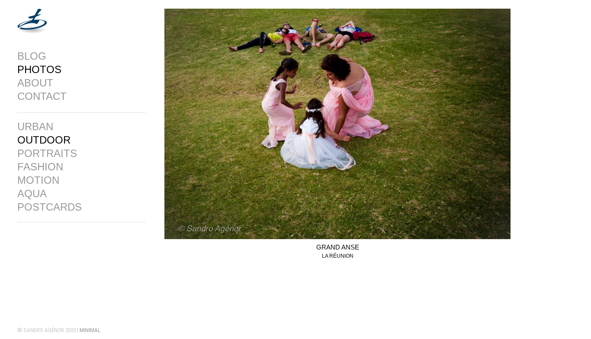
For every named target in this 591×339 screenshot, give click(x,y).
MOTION (38, 180)
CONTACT (42, 96)
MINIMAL (90, 330)
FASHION (40, 167)
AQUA (32, 194)
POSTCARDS (49, 207)
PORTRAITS (47, 153)
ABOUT (35, 83)
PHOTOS (39, 69)
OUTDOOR (44, 140)
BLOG (31, 56)
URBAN (35, 127)
